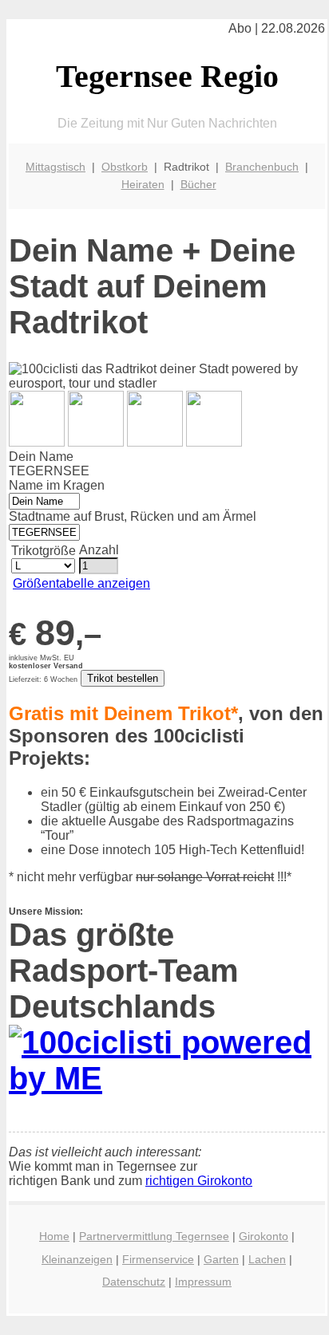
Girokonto (263, 1236)
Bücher (198, 184)
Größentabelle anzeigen (81, 583)
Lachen (267, 1259)
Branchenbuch (262, 166)
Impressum (203, 1281)
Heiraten (142, 184)
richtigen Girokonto (198, 1180)
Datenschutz (133, 1281)
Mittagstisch (55, 166)
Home (54, 1236)
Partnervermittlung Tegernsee (154, 1236)
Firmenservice (158, 1259)
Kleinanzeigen (77, 1259)
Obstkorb (124, 166)
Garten (221, 1259)
